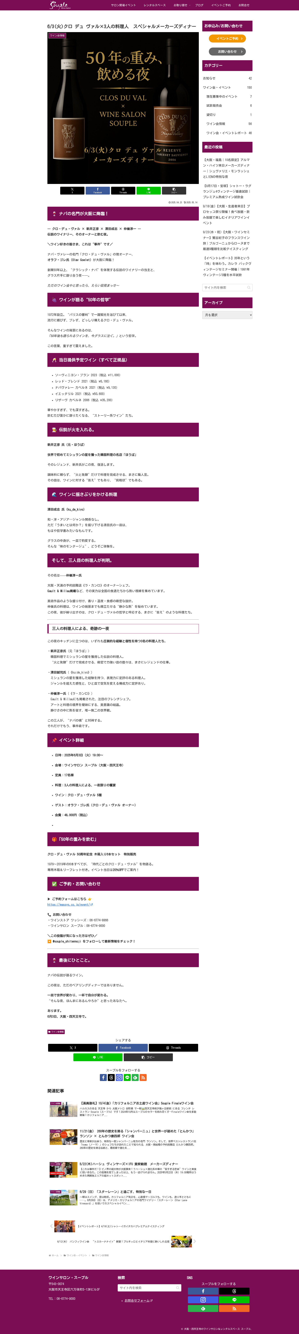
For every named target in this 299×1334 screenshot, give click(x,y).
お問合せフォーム (137, 1300)
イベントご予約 (227, 38)
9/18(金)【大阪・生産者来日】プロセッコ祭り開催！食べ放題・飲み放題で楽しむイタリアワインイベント (226, 215)
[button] (174, 191)
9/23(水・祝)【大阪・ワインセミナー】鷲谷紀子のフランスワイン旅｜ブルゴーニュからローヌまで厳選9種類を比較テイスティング (226, 240)
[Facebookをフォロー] (103, 1077)
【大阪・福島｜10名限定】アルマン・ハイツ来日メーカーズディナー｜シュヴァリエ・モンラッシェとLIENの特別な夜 (226, 168)
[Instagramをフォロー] (119, 1077)
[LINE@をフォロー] (127, 1077)
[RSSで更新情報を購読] (143, 1077)
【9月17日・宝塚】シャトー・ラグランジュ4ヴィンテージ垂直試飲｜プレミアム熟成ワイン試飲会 (227, 191)
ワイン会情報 (57, 1032)
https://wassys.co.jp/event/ (68, 904)
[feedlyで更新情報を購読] (135, 1077)
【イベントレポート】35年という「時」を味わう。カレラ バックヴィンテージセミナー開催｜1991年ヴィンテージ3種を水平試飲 (227, 266)
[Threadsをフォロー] (111, 1077)
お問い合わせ (227, 51)
